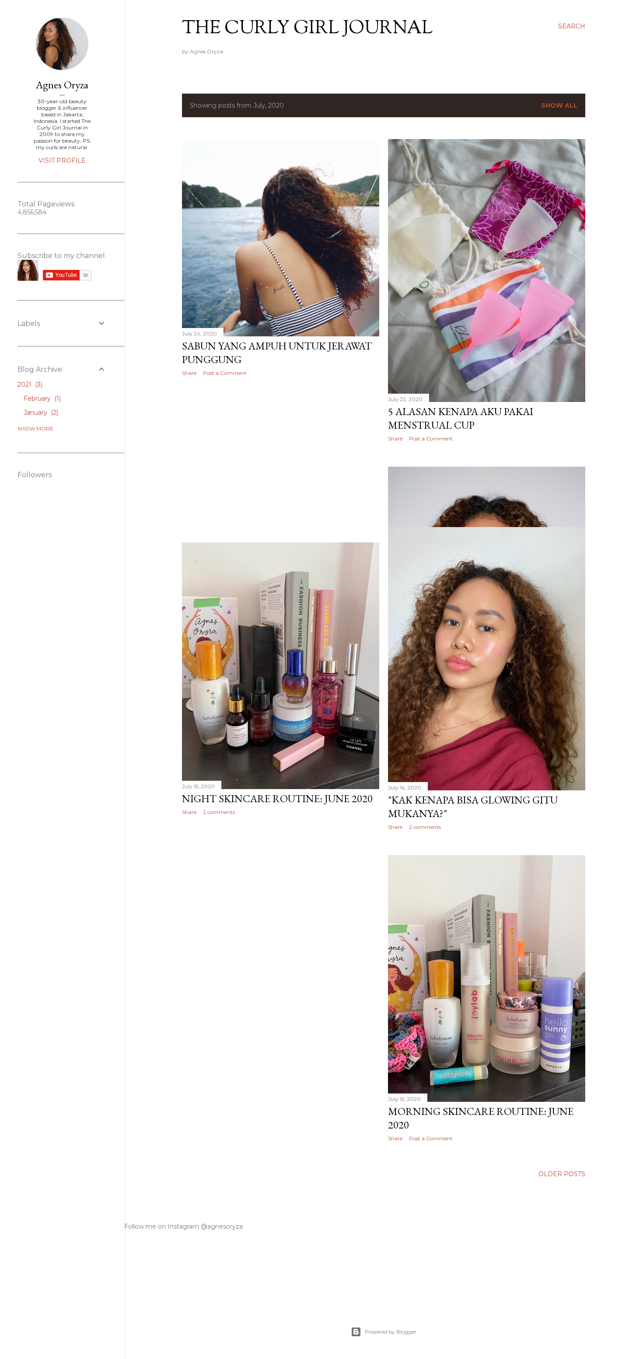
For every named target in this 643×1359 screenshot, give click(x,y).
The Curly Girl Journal (307, 29)
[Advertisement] (280, 459)
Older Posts (561, 1174)
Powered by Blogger (390, 1331)
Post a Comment (225, 373)
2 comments (425, 827)
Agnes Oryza (62, 84)
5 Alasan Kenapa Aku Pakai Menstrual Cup (460, 418)
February (41, 398)
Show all (559, 105)
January (40, 412)
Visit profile (62, 160)
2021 (29, 384)
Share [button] (189, 373)
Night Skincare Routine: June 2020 (277, 798)
